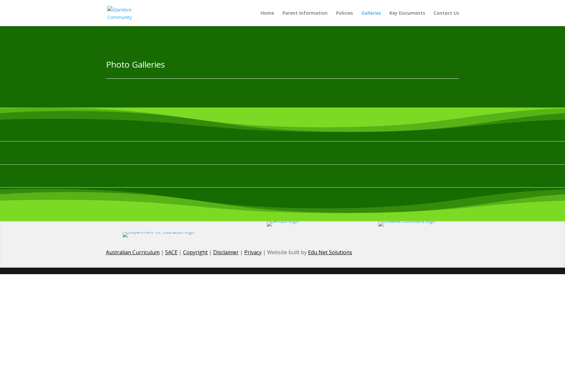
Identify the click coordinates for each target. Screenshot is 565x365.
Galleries (371, 13)
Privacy (253, 252)
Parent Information (305, 13)
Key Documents (407, 13)
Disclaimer (226, 252)
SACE (171, 252)
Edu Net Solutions (330, 252)
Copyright (195, 252)
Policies (344, 13)
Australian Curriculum (133, 252)
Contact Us (446, 13)
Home (267, 13)
